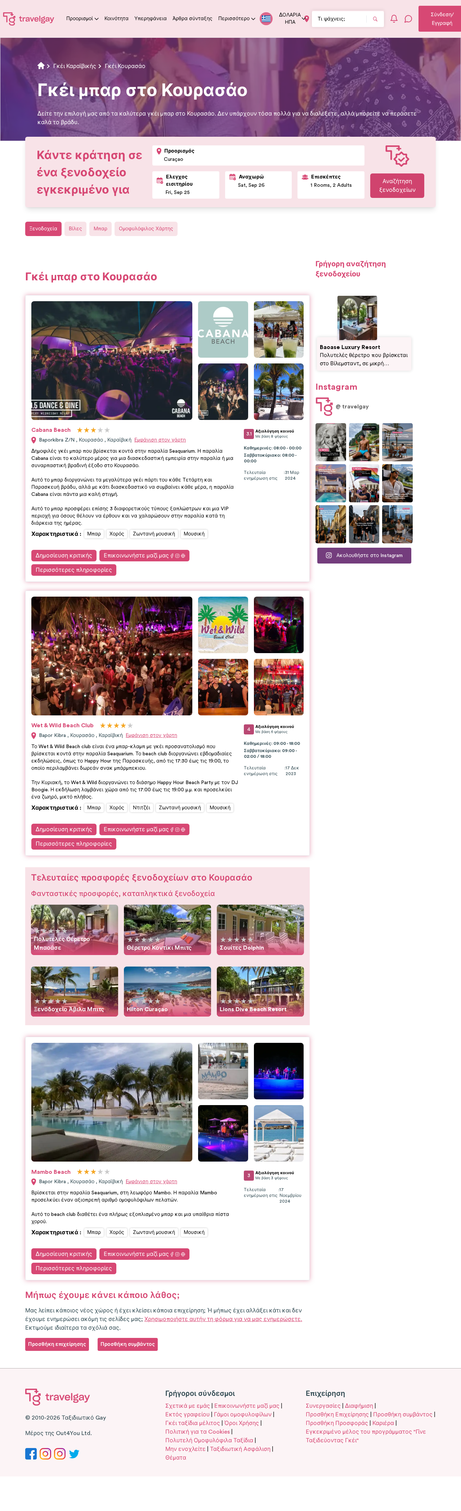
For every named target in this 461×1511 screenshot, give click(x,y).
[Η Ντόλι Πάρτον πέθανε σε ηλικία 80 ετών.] (330, 442)
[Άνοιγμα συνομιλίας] (408, 18)
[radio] (79, 430)
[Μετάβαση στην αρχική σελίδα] (29, 18)
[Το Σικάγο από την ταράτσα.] (397, 524)
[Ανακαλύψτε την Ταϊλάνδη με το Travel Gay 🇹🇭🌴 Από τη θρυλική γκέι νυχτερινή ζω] (364, 442)
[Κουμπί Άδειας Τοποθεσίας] (306, 18)
